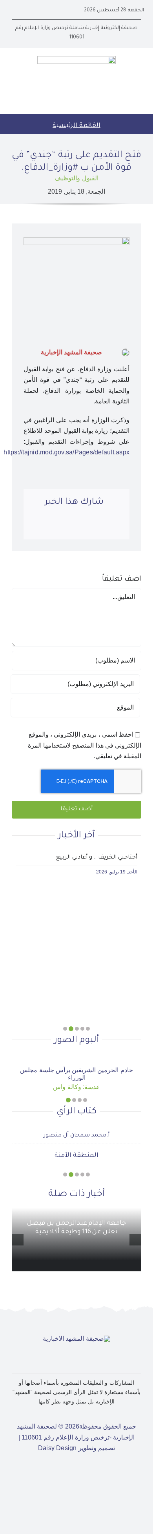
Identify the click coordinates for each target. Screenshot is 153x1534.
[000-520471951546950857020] (76, 1056)
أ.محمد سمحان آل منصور (76, 1136)
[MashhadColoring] (76, 59)
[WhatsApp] (70, 526)
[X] (100, 526)
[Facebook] (115, 526)
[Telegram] (55, 526)
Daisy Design (57, 1448)
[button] (88, 1029)
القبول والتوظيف (76, 178)
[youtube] (26, 10)
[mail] (14, 10)
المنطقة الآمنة (76, 1155)
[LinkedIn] (85, 526)
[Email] (40, 526)
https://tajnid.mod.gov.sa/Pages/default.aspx (66, 452)
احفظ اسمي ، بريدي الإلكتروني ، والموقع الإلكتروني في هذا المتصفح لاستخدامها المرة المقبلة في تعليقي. (84, 745)
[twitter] (39, 10)
